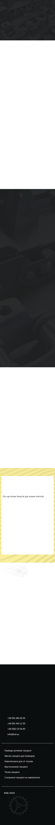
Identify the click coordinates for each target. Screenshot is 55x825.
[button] (49, 20)
